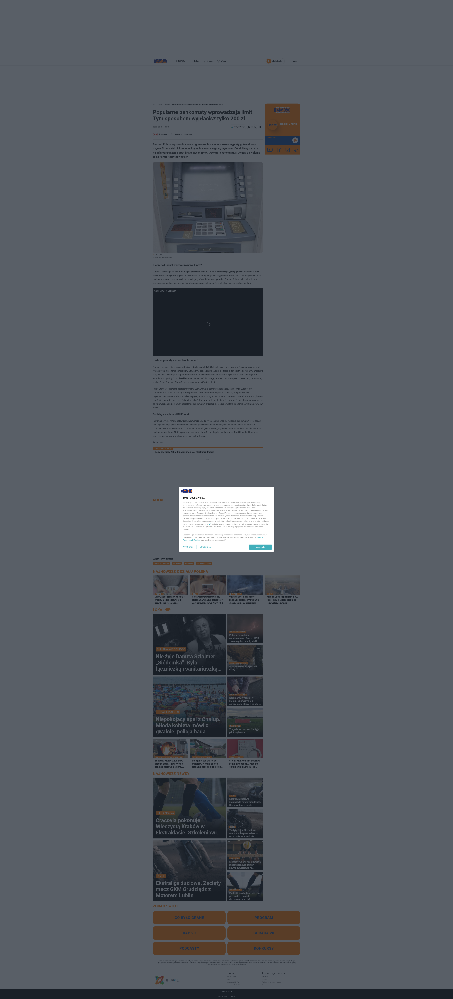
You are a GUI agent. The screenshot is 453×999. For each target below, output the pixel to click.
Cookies (197, 540)
